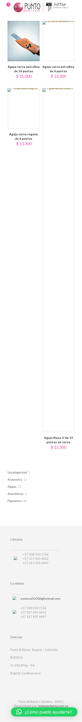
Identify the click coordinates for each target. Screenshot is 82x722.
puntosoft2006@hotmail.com (40, 598)
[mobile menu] (76, 7)
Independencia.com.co (53, 706)
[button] (44, 711)
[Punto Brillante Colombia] (41, 7)
